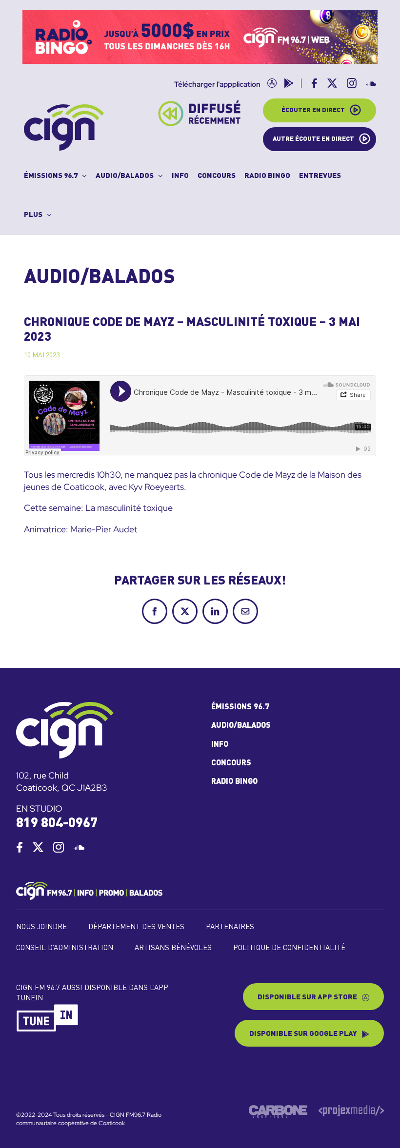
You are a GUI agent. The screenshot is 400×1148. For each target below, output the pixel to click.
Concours (231, 763)
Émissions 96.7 (240, 707)
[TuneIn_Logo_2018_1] (48, 1007)
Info (219, 745)
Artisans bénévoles (173, 948)
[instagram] (58, 847)
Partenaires (230, 927)
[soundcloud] (79, 847)
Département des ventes (136, 927)
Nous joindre (41, 927)
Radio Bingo (234, 782)
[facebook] (19, 847)
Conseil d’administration (64, 948)
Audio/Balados (241, 726)
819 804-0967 (57, 823)
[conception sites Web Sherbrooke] (351, 1109)
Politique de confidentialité (289, 948)
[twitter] (38, 847)
